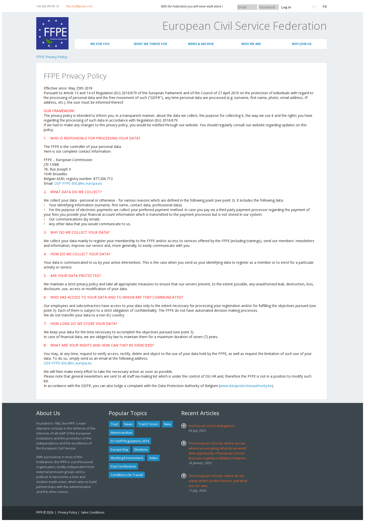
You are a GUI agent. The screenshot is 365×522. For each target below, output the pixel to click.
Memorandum (121, 432)
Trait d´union (148, 424)
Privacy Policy (67, 512)
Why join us (301, 44)
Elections (141, 449)
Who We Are (251, 44)
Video (153, 458)
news (128, 424)
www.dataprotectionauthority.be (246, 385)
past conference (123, 466)
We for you (100, 44)
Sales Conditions (92, 512)
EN (314, 6)
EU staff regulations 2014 (130, 441)
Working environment (127, 458)
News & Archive (201, 44)
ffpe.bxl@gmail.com (79, 6)
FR (325, 6)
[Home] (52, 19)
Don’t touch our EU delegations (212, 426)
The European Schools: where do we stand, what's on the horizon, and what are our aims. (218, 481)
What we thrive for (150, 44)
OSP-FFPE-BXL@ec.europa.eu (78, 183)
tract (114, 424)
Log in (286, 7)
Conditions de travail (127, 475)
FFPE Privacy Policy (51, 56)
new (167, 424)
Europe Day (119, 449)
